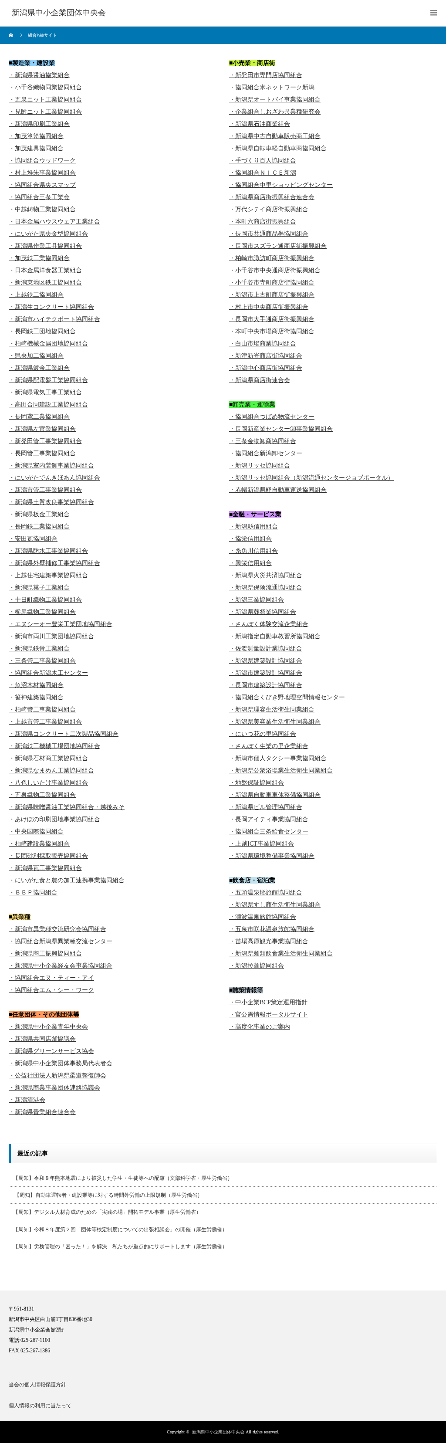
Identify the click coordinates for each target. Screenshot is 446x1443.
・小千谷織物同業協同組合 (45, 87)
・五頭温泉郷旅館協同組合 (265, 892)
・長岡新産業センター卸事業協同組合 (281, 429)
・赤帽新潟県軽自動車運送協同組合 (278, 490)
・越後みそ (109, 807)
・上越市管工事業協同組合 (45, 721)
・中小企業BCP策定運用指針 (268, 1002)
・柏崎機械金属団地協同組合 (48, 343)
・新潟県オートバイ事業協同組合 (275, 99)
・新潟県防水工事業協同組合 (48, 551)
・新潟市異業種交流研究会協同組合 (57, 929)
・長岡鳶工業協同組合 (39, 416)
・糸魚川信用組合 (253, 551)
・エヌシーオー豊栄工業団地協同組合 (60, 624)
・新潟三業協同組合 (256, 599)
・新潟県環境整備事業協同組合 (271, 856)
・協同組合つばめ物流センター (271, 416)
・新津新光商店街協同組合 (265, 355)
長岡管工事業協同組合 (45, 453)
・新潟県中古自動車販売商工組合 (275, 136)
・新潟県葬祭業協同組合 (262, 612)
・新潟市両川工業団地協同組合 (51, 636)
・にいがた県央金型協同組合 (48, 233)
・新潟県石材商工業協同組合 (48, 758)
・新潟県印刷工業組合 (39, 124)
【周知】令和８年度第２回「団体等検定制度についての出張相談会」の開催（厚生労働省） (120, 1229)
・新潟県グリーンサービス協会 (51, 1051)
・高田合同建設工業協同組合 (48, 404)
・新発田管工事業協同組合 (45, 441)
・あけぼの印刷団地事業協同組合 (54, 819)
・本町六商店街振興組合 (262, 221)
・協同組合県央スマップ (42, 185)
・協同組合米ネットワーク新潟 (271, 87)
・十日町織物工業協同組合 (45, 599)
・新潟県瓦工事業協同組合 (45, 868)
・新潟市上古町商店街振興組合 (271, 294)
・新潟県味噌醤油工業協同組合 (51, 807)
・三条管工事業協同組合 (42, 660)
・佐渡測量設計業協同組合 (265, 648)
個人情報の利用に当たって (40, 1405)
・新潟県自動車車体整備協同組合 (275, 795)
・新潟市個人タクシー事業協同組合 (278, 758)
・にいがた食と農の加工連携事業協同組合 (67, 880)
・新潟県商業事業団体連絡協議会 (54, 1087)
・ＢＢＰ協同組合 (33, 892)
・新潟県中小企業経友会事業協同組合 (60, 965)
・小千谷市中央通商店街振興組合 (275, 270)
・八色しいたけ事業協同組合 (48, 782)
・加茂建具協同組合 (36, 148)
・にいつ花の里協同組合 (262, 734)
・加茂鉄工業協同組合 (39, 258)
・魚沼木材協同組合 (36, 685)
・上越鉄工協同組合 (36, 294)
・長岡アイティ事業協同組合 (268, 819)
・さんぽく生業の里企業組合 (268, 746)
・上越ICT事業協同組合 (261, 843)
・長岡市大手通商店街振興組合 (271, 319)
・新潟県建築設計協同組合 (265, 660)
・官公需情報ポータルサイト (268, 1014)
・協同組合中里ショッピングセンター (281, 185)
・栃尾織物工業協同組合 (42, 612)
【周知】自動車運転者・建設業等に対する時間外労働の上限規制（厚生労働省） (108, 1195)
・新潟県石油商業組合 (259, 124)
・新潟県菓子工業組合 (39, 587)
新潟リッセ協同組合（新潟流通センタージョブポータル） (314, 477)
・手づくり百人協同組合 (262, 160)
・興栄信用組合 (250, 563)
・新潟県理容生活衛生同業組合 (271, 709)
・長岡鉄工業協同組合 (39, 526)
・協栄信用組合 (250, 538)
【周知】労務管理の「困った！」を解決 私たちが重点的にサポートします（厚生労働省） (120, 1246)
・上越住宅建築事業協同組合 (48, 575)
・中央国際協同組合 (36, 831)
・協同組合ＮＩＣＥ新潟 (262, 172)
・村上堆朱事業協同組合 (42, 172)
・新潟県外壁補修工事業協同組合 (54, 563)
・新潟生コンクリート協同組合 (51, 307)
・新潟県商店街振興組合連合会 (271, 197)
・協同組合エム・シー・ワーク (51, 990)
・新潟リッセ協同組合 (259, 465)
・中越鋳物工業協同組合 (42, 209)
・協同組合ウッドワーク (42, 160)
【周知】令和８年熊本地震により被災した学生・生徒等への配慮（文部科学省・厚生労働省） (123, 1178)
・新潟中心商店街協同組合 (265, 368)
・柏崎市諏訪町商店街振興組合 (271, 258)
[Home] (12, 35)
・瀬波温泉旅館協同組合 (262, 917)
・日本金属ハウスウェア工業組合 (54, 221)
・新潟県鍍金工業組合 (39, 368)
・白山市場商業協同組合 (262, 343)
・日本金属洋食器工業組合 (45, 270)
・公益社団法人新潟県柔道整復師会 (57, 1075)
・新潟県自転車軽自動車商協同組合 (278, 148)
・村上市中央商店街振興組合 (268, 307)
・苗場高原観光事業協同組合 (268, 941)
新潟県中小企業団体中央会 (218, 1431)
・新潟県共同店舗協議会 (42, 1039)
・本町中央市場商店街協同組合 (271, 331)
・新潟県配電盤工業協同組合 (48, 380)
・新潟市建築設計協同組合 (265, 673)
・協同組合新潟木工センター (48, 673)
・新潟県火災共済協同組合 (265, 575)
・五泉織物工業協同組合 (42, 795)
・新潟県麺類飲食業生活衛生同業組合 (281, 953)
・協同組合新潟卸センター (265, 453)
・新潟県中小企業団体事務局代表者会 (60, 1063)
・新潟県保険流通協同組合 (265, 587)
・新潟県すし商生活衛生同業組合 (275, 904)
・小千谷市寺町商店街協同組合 (271, 282)
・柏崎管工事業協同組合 (42, 709)
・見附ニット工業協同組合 (45, 111)
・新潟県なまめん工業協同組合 (51, 770)
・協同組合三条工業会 (39, 197)
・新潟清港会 (27, 1100)
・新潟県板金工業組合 (39, 514)
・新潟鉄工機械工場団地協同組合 (54, 746)
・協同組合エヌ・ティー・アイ (51, 978)
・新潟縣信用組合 (253, 526)
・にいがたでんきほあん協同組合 (54, 477)
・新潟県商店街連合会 (259, 380)
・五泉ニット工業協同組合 (45, 99)
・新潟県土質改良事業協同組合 (51, 502)
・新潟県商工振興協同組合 (45, 953)
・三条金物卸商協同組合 (262, 441)
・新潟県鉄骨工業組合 (39, 648)
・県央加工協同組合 (36, 355)
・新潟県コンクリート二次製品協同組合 (63, 734)
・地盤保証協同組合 (256, 782)
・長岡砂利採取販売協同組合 (48, 856)
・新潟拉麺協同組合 (256, 965)
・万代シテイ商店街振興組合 (268, 209)
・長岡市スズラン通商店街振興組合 (278, 246)
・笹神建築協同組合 (36, 697)
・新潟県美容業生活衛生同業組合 (275, 721)
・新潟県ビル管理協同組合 (265, 807)
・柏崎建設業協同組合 (39, 843)
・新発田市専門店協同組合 (265, 75)
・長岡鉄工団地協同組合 (42, 331)
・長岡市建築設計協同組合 (265, 685)
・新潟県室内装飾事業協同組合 (51, 465)
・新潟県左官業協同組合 (42, 429)
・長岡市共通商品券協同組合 (268, 233)
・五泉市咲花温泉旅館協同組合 (271, 929)
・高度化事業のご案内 (259, 1026)
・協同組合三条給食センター (268, 831)
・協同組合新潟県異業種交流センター (60, 941)
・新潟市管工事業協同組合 (45, 490)
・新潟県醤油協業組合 (39, 75)
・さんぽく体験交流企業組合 (268, 624)
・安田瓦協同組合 (33, 538)
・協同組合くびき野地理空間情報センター (287, 697)
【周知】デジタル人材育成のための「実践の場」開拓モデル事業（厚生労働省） (107, 1212)
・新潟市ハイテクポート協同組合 (54, 319)
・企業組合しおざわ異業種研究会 (275, 111)
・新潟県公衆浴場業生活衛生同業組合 (281, 770)
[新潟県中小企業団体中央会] (59, 13)
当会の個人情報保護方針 (37, 1385)
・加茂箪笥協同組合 (36, 136)
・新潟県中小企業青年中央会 (48, 1026)
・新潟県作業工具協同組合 (45, 246)
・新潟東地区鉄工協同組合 (45, 282)
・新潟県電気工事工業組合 (45, 392)
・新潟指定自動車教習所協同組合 (275, 636)
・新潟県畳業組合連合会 (42, 1112)
